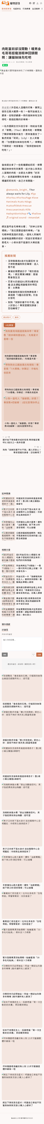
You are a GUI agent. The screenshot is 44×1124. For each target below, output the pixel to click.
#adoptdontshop (16, 213)
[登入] (37, 3)
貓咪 (17, 317)
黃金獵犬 (7, 317)
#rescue (27, 205)
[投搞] (34, 3)
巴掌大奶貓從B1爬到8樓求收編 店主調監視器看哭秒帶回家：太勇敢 (23, 284)
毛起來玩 (17, 8)
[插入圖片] (33, 655)
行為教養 (26, 8)
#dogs (28, 201)
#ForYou (11, 197)
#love (35, 197)
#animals (11, 201)
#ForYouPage (23, 197)
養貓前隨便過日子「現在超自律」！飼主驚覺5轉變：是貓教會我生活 (23, 274)
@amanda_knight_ (17, 189)
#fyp (33, 193)
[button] (30, 3)
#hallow (36, 213)
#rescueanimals (15, 209)
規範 (4, 654)
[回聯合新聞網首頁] (5, 3)
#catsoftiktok (14, 205)
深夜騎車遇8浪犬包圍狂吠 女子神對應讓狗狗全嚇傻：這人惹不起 (23, 263)
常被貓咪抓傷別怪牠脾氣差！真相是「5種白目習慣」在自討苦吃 (23, 294)
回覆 (39, 654)
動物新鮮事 (6, 8)
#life (28, 209)
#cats (21, 201)
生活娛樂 (36, 8)
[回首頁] (11, 3)
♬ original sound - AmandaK (23, 217)
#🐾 (29, 213)
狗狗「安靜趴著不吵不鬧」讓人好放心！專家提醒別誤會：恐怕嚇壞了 (23, 305)
